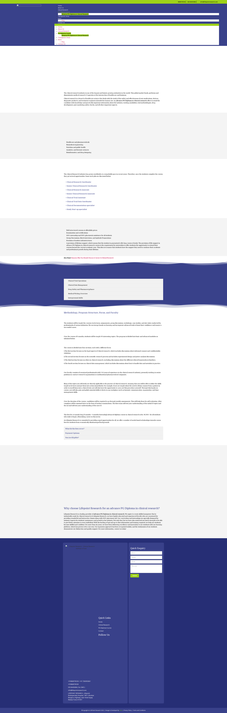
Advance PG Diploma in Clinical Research (75, 14)
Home (60, 5)
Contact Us (61, 23)
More (59, 18)
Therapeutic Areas (63, 16)
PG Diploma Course (64, 12)
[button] (136, 25)
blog (63, 20)
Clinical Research (63, 10)
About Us (61, 8)
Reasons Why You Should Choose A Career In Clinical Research (92, 258)
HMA (121, 710)
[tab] (113, 281)
